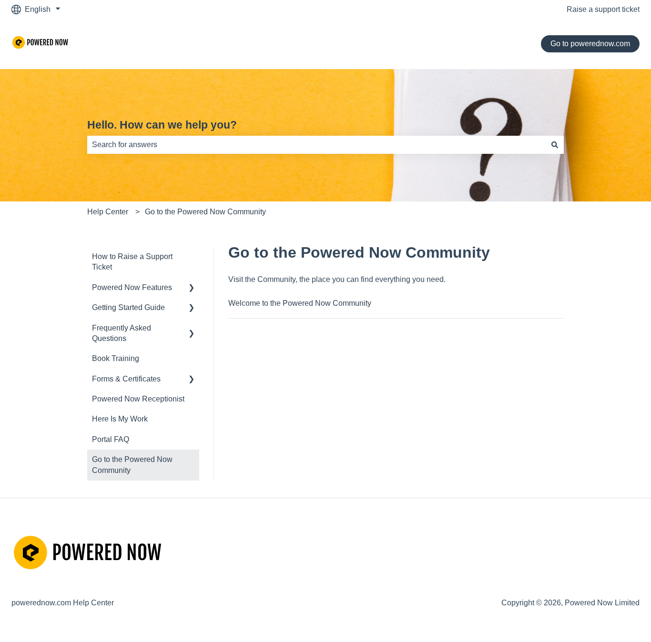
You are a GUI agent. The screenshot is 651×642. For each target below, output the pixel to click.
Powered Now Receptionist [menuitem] (138, 399)
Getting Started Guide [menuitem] (128, 307)
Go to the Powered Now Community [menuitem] (132, 464)
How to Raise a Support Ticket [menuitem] (132, 261)
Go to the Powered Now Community (205, 212)
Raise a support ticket (603, 9)
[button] (191, 288)
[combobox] (316, 145)
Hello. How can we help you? (162, 125)
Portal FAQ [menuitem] (110, 439)
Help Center (107, 212)
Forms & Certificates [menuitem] (126, 379)
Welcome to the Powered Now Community (299, 303)
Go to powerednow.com (590, 44)
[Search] (555, 145)
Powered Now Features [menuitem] (132, 287)
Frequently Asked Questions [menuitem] (121, 333)
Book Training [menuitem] (115, 358)
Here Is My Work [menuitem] (120, 419)
